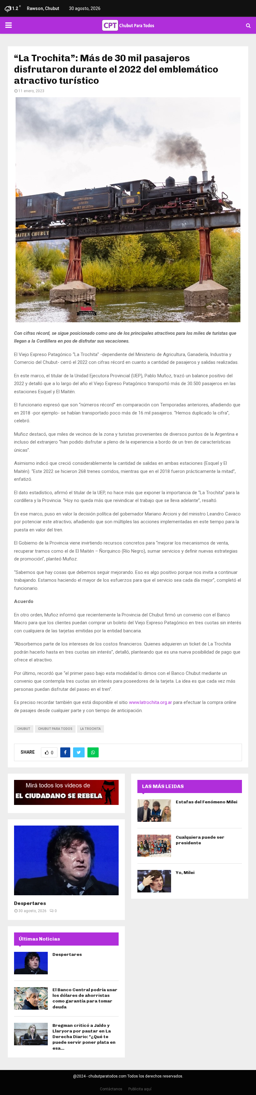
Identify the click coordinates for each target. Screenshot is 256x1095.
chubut (23, 729)
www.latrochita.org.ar (150, 702)
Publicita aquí (139, 1089)
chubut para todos (55, 729)
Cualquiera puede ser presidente (200, 840)
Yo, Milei (185, 872)
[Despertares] (66, 860)
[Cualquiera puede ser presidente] (154, 846)
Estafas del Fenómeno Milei (206, 802)
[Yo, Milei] (154, 881)
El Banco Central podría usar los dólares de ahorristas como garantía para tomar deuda (84, 998)
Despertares (30, 903)
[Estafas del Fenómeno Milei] (154, 810)
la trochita (90, 729)
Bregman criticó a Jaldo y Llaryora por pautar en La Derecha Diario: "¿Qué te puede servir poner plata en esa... (84, 1037)
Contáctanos (111, 1089)
